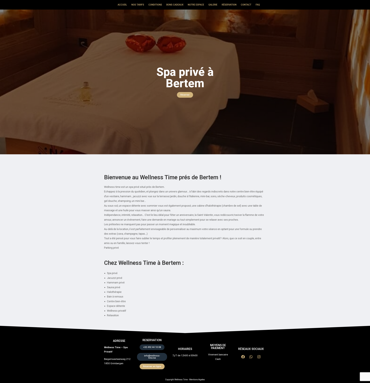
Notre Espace (196, 4)
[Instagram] (258, 356)
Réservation (229, 4)
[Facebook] (243, 356)
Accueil (122, 4)
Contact (246, 4)
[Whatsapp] (251, 356)
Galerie (212, 4)
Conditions (155, 4)
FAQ (258, 4)
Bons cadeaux (174, 4)
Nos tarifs (137, 4)
